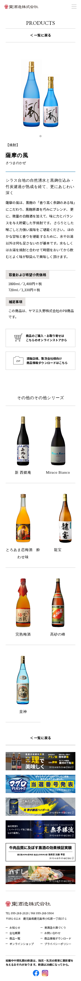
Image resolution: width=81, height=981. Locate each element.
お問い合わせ (52, 933)
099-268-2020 (19, 913)
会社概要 (14, 933)
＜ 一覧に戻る (40, 35)
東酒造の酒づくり (55, 927)
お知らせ (14, 927)
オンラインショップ (21, 944)
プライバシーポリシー (57, 944)
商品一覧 (14, 938)
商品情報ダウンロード (57, 938)
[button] (40, 136)
